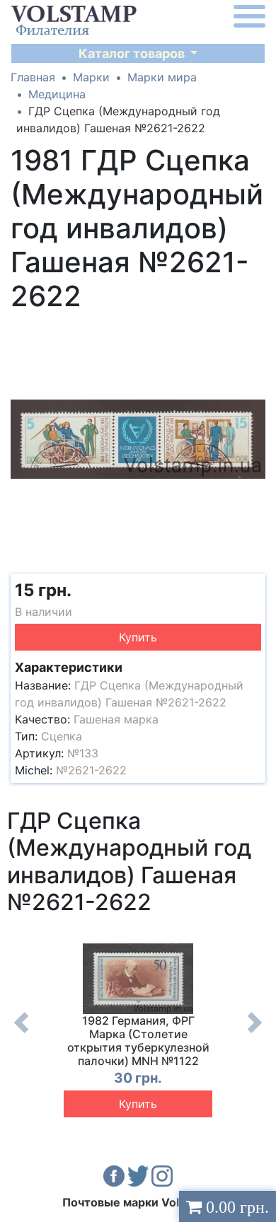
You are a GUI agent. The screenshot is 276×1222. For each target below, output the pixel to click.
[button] (252, 331)
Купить (138, 637)
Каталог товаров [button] (133, 53)
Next (254, 1033)
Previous (21, 1033)
